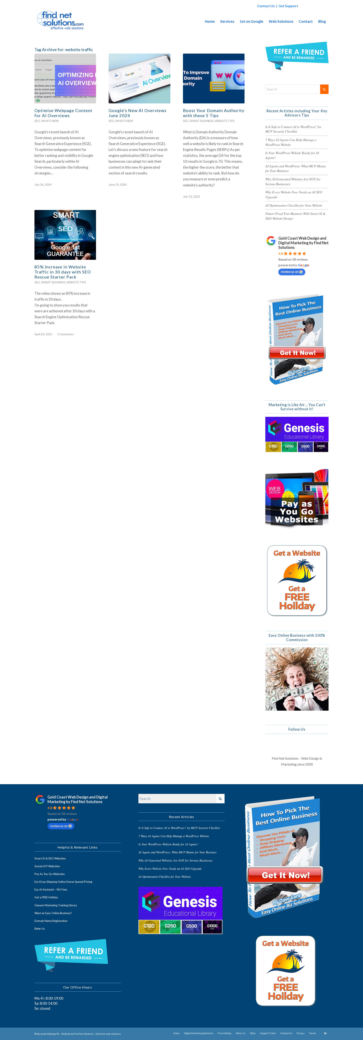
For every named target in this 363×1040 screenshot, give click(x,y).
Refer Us (39, 928)
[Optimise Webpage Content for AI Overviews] (65, 78)
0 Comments (66, 334)
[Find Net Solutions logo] (60, 21)
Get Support (288, 6)
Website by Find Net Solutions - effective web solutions (91, 1033)
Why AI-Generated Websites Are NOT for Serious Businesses (175, 860)
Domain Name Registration (50, 921)
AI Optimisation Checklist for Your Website (293, 205)
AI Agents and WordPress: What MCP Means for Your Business (177, 852)
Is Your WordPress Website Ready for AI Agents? (168, 844)
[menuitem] (209, 21)
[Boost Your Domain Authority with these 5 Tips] (214, 78)
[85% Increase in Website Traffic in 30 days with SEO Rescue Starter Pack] (65, 235)
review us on (290, 271)
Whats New (50, 121)
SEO (37, 121)
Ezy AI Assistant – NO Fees (50, 889)
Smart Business (202, 121)
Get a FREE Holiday (46, 897)
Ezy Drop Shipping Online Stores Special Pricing (63, 881)
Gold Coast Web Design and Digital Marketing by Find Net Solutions (303, 243)
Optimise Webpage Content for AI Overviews (63, 113)
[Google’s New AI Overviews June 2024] (139, 78)
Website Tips (224, 121)
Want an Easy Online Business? (53, 913)
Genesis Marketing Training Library (55, 905)
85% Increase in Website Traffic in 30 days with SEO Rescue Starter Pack (62, 271)
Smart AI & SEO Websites (50, 858)
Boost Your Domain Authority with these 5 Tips (213, 113)
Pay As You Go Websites (49, 874)
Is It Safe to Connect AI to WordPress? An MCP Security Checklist (293, 129)
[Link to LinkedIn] (325, 1033)
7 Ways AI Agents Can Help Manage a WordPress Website (173, 836)
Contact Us (266, 6)
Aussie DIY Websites (47, 866)
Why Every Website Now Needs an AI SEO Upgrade (169, 869)
